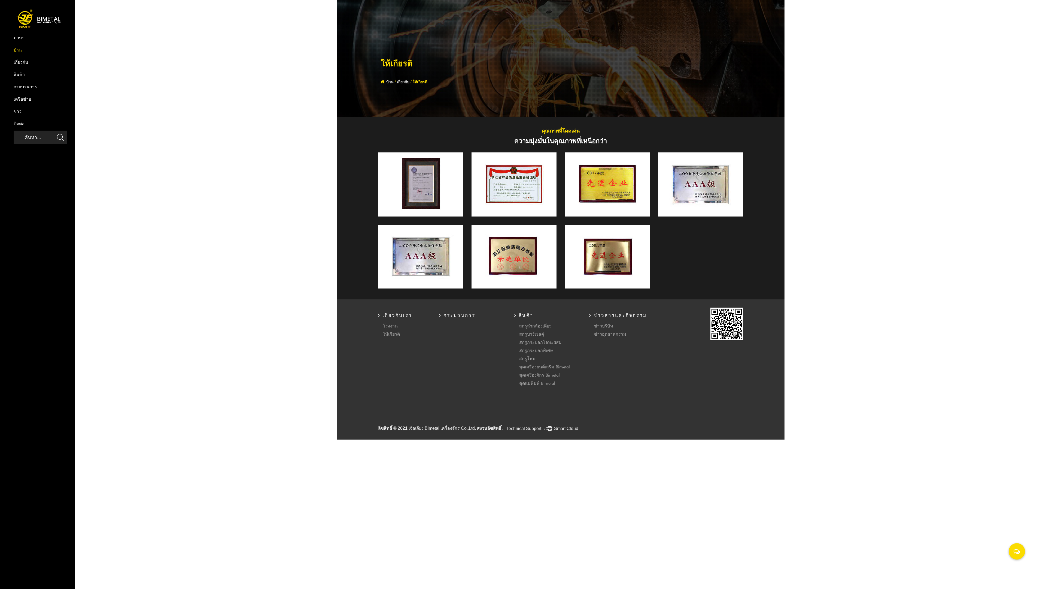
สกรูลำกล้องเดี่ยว (535, 326)
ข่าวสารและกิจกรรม (619, 315)
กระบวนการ (25, 87)
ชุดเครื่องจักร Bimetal (539, 375)
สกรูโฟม (527, 358)
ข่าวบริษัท (603, 326)
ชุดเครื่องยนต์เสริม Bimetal (544, 366)
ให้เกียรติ (391, 334)
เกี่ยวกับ (21, 63)
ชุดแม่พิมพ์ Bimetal (537, 383)
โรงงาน (390, 326)
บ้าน (18, 50)
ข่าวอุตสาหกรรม (610, 334)
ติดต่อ (19, 124)
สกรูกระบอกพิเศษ (536, 350)
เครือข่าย (22, 99)
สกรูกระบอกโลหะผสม (540, 342)
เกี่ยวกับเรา (396, 315)
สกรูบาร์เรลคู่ (531, 334)
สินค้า (19, 75)
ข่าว (18, 112)
